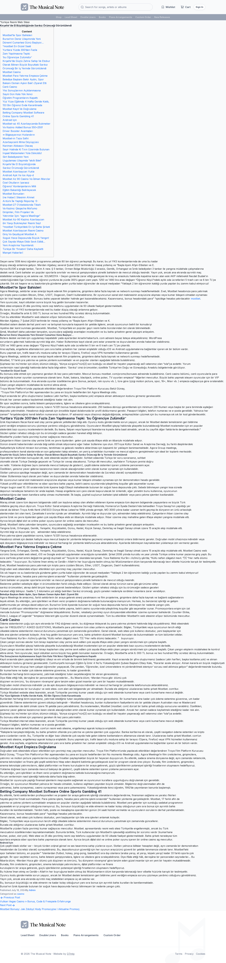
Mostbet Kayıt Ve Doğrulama (19, 108)
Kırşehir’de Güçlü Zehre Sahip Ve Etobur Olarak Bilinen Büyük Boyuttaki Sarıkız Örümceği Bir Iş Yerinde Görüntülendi (26, 64)
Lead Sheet (71, 17)
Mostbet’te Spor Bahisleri (17, 35)
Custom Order (143, 17)
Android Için (10, 119)
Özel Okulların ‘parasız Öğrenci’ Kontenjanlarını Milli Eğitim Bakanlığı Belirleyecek (19, 186)
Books (102, 17)
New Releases (162, 17)
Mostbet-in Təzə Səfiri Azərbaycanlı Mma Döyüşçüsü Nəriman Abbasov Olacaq (21, 142)
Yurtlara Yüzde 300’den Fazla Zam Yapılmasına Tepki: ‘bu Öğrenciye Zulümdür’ (20, 53)
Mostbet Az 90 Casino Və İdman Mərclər (26, 178)
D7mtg (70, 953)
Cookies (200, 953)
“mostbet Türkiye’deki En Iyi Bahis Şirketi (26, 226)
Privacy (189, 953)
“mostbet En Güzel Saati (17, 46)
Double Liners (88, 17)
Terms (178, 953)
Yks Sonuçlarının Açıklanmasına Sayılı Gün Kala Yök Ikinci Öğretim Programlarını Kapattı (22, 94)
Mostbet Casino (12, 72)
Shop (58, 17)
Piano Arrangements (120, 17)
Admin (32, 890)
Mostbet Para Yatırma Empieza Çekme (25, 75)
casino (20, 894)
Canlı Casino (10, 86)
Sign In (199, 7)
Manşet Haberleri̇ (13, 252)
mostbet (195, 298)
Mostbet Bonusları (13, 193)
